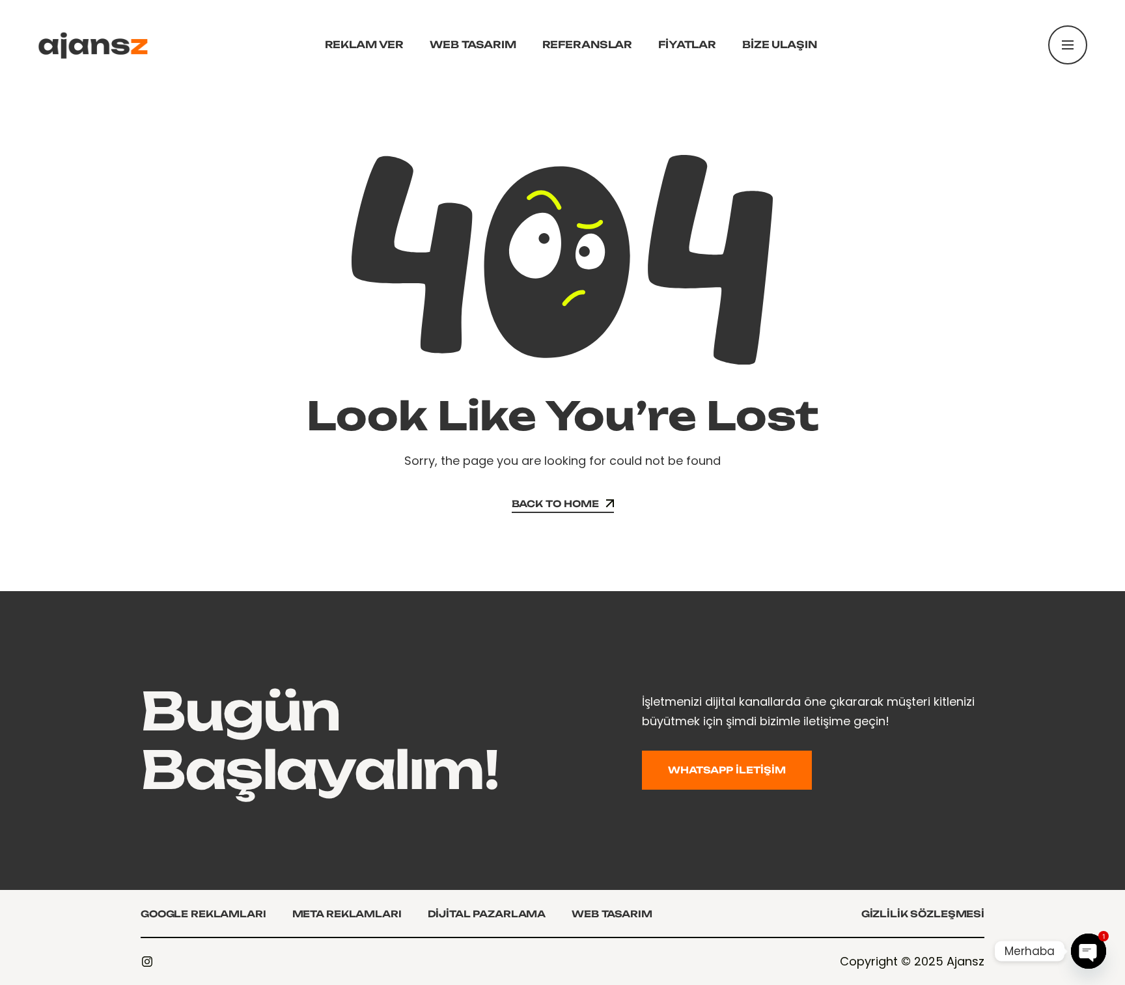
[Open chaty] (1088, 951)
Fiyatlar (687, 44)
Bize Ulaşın (779, 44)
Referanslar (587, 44)
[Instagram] (147, 961)
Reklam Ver (364, 44)
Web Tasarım (473, 44)
